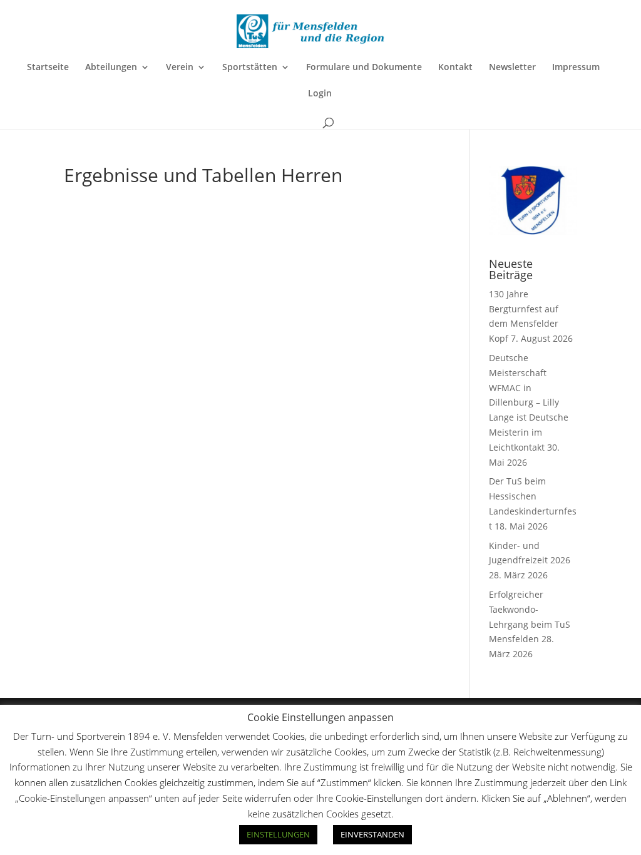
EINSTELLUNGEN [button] (278, 834)
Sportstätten (249, 68)
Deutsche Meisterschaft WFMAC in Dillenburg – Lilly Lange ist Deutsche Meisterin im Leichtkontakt (528, 402)
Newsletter (512, 68)
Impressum (576, 68)
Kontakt (455, 68)
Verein (179, 68)
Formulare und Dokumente (364, 68)
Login (320, 94)
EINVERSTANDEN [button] (372, 834)
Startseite (48, 68)
